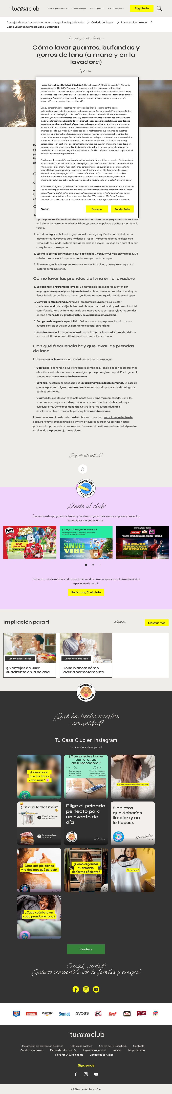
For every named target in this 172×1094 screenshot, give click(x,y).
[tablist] (86, 565)
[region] (87, 148)
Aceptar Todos (122, 209)
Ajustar (45, 208)
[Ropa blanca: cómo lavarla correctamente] (86, 655)
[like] (82, 469)
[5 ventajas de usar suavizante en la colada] (30, 655)
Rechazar (97, 209)
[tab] (86, 565)
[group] (86, 548)
